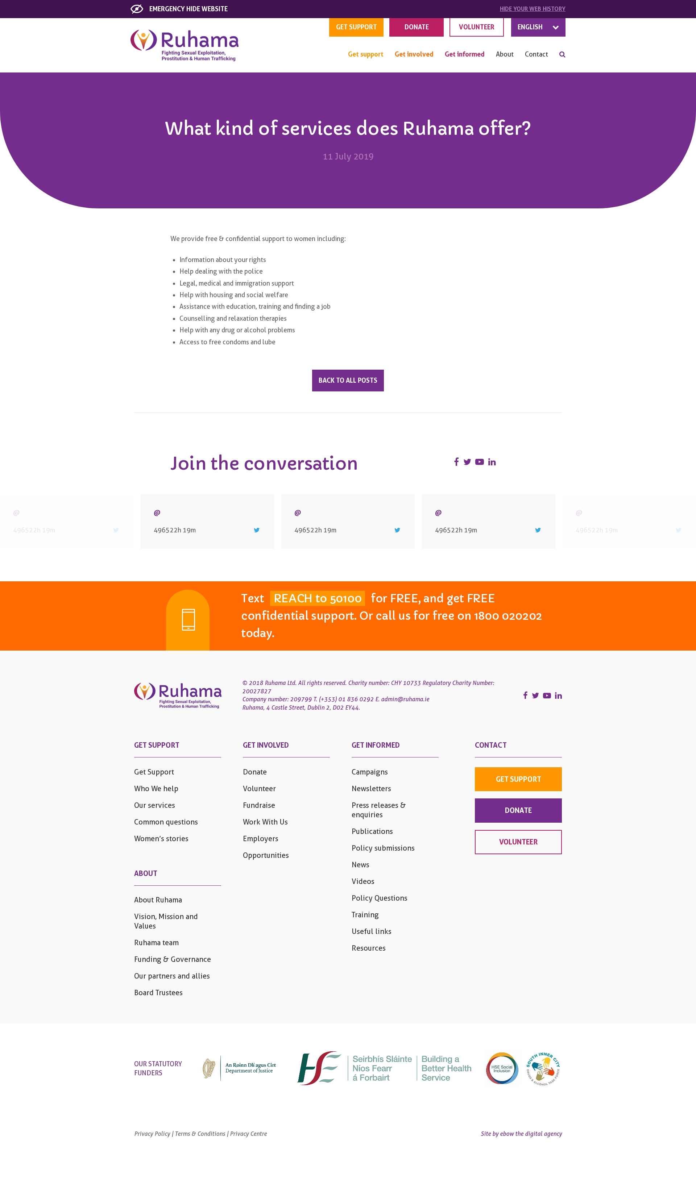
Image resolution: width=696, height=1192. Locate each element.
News (360, 864)
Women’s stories (161, 838)
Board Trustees (158, 992)
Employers (260, 838)
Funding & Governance (172, 959)
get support (356, 27)
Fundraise (259, 805)
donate (518, 810)
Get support (366, 54)
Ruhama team (156, 942)
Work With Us (265, 822)
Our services (154, 805)
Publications (372, 831)
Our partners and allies (172, 976)
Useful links (372, 931)
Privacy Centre (248, 1133)
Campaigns (370, 772)
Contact (536, 54)
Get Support (154, 772)
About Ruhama (158, 900)
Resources (369, 948)
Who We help (156, 788)
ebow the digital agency (531, 1133)
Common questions (166, 822)
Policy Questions (379, 898)
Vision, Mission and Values (166, 921)
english (530, 27)
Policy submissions (383, 848)
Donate (255, 772)
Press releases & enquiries (379, 810)
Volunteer (259, 788)
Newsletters (371, 788)
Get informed (465, 54)
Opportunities (266, 855)
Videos (363, 881)
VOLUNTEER (476, 27)
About (505, 54)
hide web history (533, 8)
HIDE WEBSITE (188, 9)
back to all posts (348, 380)
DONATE (417, 27)
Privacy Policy (152, 1133)
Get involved (414, 54)
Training (365, 914)
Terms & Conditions (200, 1133)
